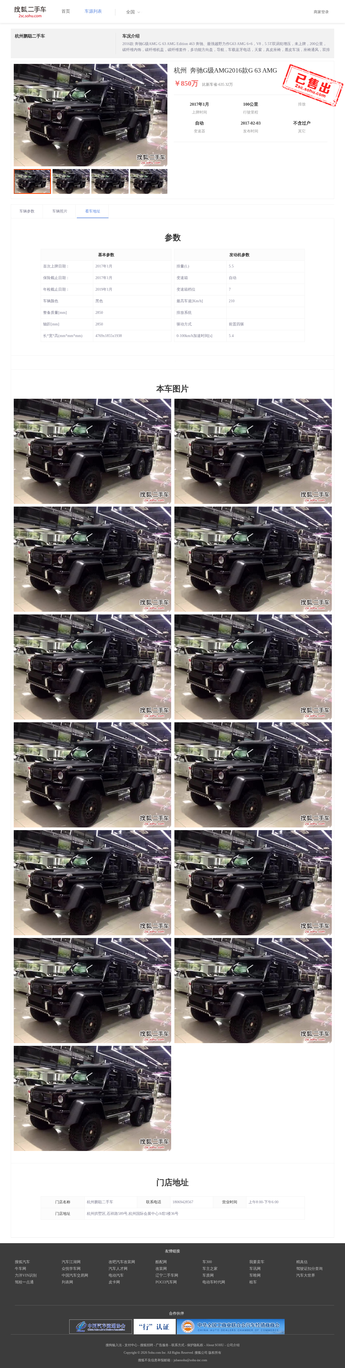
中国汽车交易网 (75, 1275)
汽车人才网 (118, 1269)
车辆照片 (59, 211)
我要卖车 (256, 1262)
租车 (253, 1282)
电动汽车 (116, 1275)
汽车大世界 (305, 1275)
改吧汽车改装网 (122, 1262)
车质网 (208, 1275)
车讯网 (255, 1269)
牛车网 (20, 1269)
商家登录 (321, 12)
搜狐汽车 (22, 1262)
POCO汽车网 (166, 1282)
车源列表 (93, 11)
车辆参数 (26, 211)
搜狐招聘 (146, 1345)
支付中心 (131, 1345)
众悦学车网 (71, 1269)
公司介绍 (233, 1345)
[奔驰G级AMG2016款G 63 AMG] (90, 115)
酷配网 (161, 1262)
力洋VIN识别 (26, 1275)
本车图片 (172, 388)
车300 (207, 1262)
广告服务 (162, 1345)
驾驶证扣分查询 (309, 1269)
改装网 (161, 1269)
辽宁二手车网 (167, 1275)
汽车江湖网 (71, 1262)
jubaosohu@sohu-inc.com (190, 1360)
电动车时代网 (213, 1282)
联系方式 (177, 1345)
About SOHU (215, 1345)
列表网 (67, 1282)
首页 (65, 11)
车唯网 (255, 1275)
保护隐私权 (195, 1345)
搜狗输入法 (114, 1345)
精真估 (302, 1262)
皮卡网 (114, 1282)
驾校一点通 (24, 1282)
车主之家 (210, 1269)
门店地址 (172, 1182)
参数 (173, 237)
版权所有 (214, 1353)
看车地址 (92, 211)
